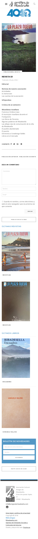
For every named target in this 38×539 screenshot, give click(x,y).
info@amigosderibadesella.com (17, 504)
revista (17, 72)
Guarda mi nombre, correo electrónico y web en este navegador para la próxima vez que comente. (18, 203)
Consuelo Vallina (10, 432)
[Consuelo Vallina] (19, 408)
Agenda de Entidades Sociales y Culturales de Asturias (17, 524)
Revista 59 (7, 325)
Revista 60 (7, 275)
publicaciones (9, 72)
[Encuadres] (19, 358)
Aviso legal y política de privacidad (18, 513)
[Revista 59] (19, 301)
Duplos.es (26, 527)
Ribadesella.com (11, 520)
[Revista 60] (19, 251)
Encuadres (7, 382)
